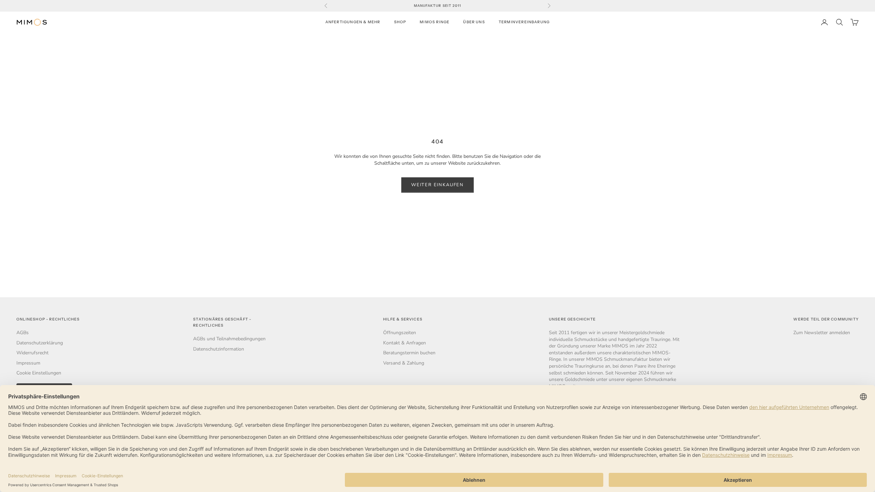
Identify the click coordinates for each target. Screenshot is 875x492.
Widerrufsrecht (32, 353)
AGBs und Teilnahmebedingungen (229, 339)
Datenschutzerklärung (39, 343)
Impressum (28, 363)
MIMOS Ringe (434, 22)
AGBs (22, 332)
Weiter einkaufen (437, 185)
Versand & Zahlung (403, 363)
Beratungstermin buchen (409, 353)
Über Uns (474, 22)
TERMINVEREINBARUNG (524, 22)
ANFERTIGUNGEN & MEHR (352, 22)
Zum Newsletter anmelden (821, 332)
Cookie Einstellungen (38, 373)
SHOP (400, 22)
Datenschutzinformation (218, 349)
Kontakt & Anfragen (404, 343)
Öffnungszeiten (399, 332)
